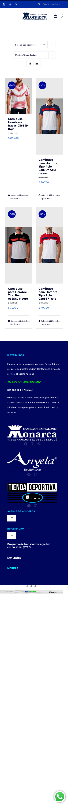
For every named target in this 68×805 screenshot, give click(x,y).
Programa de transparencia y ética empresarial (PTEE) (28, 546)
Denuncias (14, 557)
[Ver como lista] (36, 63)
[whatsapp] (16, 4)
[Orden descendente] (52, 44)
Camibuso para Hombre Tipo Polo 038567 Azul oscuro (48, 166)
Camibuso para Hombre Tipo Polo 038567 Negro (18, 294)
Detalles (25, 195)
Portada (29, 28)
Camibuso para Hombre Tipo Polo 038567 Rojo (48, 294)
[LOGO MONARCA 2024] (34, 13)
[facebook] (4, 4)
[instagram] (10, 4)
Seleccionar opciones (14, 197)
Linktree (12, 567)
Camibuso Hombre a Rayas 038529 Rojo (18, 124)
